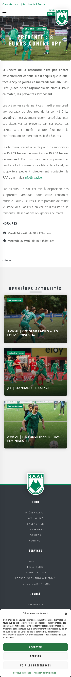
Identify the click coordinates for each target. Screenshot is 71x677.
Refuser (35, 656)
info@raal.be (33, 177)
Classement (35, 529)
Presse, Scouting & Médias (35, 578)
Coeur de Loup (10, 4)
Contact (35, 540)
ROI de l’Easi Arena (35, 584)
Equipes (35, 535)
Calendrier (35, 524)
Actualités (36, 518)
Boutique (35, 561)
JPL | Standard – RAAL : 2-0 (28, 388)
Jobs (23, 4)
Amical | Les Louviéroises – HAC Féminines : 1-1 (33, 439)
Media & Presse (36, 4)
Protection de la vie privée (44, 673)
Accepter (35, 647)
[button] (66, 613)
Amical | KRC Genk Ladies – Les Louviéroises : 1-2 (32, 333)
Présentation (35, 512)
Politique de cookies (22, 673)
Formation (36, 604)
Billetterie (35, 567)
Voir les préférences (35, 665)
